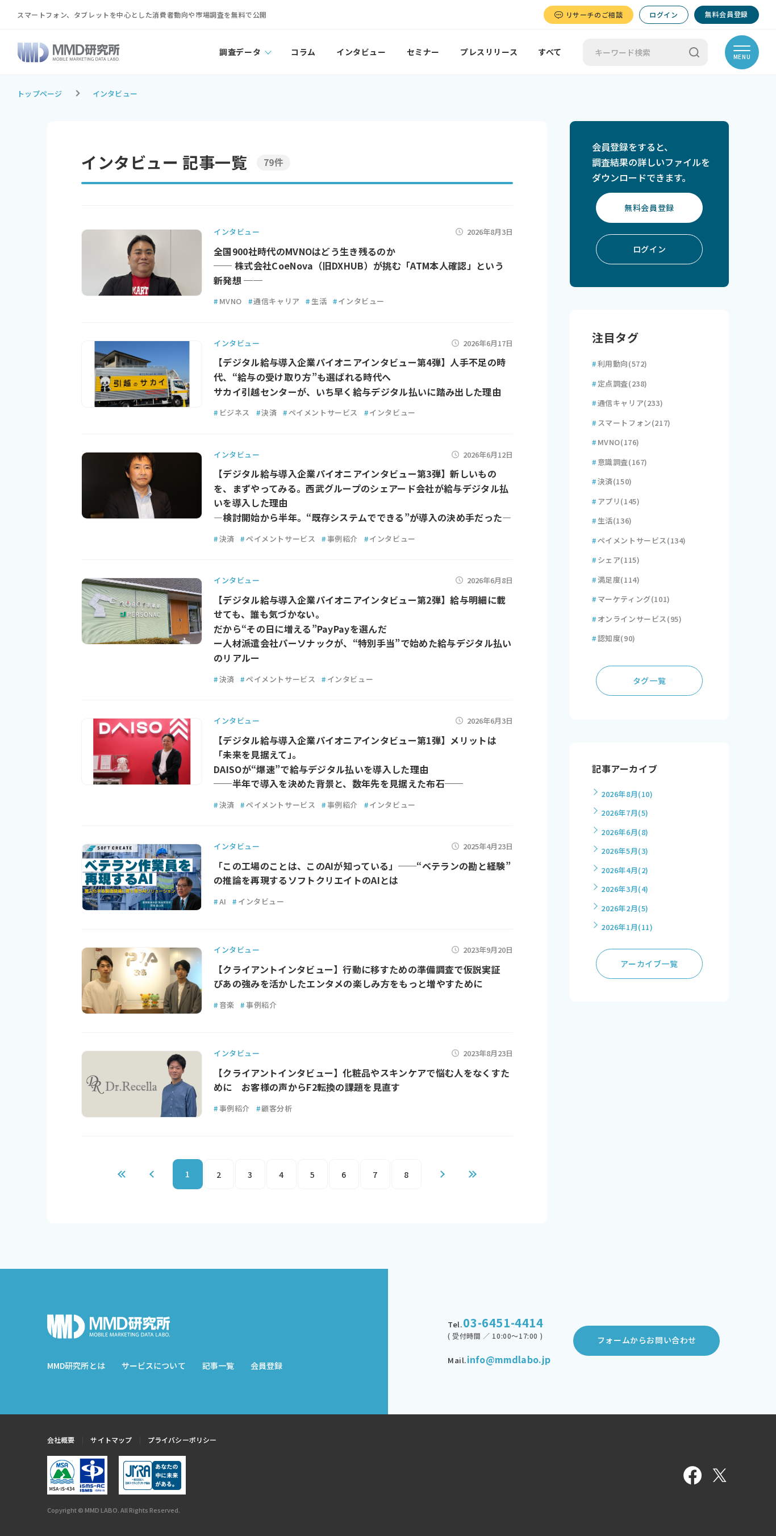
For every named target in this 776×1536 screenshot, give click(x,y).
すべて (550, 51)
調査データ (240, 51)
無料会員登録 (726, 14)
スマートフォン (631, 422)
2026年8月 (627, 793)
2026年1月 (627, 926)
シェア (616, 559)
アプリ (616, 501)
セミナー (423, 51)
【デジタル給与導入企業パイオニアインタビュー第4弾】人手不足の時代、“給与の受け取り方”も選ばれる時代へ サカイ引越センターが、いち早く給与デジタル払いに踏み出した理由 (360, 376)
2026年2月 (625, 908)
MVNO (228, 301)
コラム (303, 51)
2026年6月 (625, 832)
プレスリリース (489, 51)
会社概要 (60, 1439)
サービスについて (154, 1365)
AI (220, 901)
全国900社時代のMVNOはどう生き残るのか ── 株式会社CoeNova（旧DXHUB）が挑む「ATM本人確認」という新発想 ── (359, 265)
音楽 (224, 1004)
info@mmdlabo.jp (508, 1359)
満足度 (616, 579)
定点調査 (620, 383)
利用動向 (620, 363)
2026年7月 (625, 812)
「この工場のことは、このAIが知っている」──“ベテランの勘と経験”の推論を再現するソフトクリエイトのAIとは (362, 873)
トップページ (39, 93)
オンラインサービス (637, 618)
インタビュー (361, 51)
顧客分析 (274, 1108)
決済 (266, 412)
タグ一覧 (649, 680)
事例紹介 (340, 538)
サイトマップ (111, 1439)
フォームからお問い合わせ (646, 1340)
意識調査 (620, 461)
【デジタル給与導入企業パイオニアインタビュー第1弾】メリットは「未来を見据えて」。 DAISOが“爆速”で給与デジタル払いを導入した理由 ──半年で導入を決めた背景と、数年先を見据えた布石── (355, 762)
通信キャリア (274, 301)
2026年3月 (625, 888)
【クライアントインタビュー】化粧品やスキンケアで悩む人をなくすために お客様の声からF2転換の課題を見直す (362, 1080)
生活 (316, 301)
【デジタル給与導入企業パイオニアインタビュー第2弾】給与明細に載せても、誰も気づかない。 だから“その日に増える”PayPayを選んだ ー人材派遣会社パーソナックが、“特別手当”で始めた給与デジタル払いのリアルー (363, 629)
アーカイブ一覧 (649, 963)
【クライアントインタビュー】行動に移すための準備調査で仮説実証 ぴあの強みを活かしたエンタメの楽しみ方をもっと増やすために (362, 976)
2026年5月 (625, 850)
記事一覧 (218, 1365)
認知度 (614, 638)
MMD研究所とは (76, 1365)
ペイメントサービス (320, 412)
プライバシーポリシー (182, 1439)
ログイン (663, 14)
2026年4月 (625, 870)
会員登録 (266, 1365)
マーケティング (631, 598)
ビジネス (232, 412)
